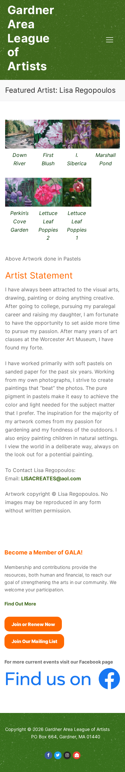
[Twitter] (58, 755)
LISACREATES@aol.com (51, 478)
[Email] (76, 755)
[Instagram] (67, 755)
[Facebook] (48, 755)
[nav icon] (109, 40)
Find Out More (20, 603)
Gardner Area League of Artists (30, 38)
